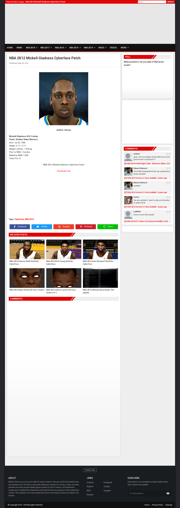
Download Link (63, 171)
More (123, 48)
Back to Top (90, 470)
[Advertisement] (56, 23)
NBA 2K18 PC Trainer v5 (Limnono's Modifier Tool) (147, 221)
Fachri (136, 197)
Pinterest (88, 226)
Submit (90, 486)
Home (146, 505)
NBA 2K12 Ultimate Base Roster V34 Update (98, 291)
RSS (89, 490)
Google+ (66, 226)
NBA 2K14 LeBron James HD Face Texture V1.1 (61, 291)
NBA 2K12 (29, 219)
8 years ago (162, 178)
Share (110, 226)
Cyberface (19, 219)
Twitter (43, 226)
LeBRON (137, 212)
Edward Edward (140, 168)
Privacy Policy (157, 505)
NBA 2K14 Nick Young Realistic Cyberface (59, 262)
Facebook (21, 226)
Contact (90, 482)
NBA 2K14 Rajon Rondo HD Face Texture (26, 290)
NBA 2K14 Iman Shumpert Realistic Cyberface (98, 262)
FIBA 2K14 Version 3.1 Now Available (142, 178)
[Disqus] (64, 340)
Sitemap (169, 505)
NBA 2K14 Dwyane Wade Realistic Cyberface (24, 262)
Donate (90, 495)
